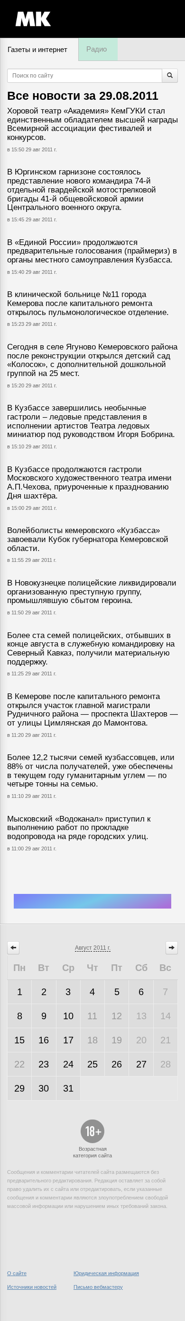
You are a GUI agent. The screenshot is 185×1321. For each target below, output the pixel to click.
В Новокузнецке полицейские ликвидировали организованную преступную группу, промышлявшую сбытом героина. (91, 591)
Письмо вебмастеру (98, 1287)
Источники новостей (31, 1287)
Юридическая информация (106, 1273)
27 (141, 1064)
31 (68, 1088)
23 (43, 1064)
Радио (96, 49)
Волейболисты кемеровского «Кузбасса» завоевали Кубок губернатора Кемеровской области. (87, 539)
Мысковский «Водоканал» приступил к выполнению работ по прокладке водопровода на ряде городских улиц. (78, 827)
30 (43, 1088)
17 (68, 1040)
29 (19, 1088)
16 (43, 1040)
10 (68, 1016)
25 (92, 1064)
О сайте (17, 1273)
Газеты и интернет (37, 49)
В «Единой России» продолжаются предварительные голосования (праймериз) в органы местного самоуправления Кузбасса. (92, 251)
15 (19, 1040)
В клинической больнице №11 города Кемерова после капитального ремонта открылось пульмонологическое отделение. (88, 303)
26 (116, 1064)
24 (68, 1064)
